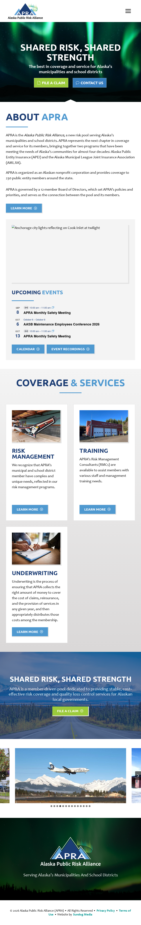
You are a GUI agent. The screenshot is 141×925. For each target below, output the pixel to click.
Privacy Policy (106, 911)
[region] (70, 62)
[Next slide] (138, 775)
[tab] (51, 806)
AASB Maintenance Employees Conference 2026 (62, 324)
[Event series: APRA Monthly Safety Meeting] (53, 307)
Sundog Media (82, 914)
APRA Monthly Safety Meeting (47, 312)
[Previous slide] (3, 775)
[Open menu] (128, 11)
